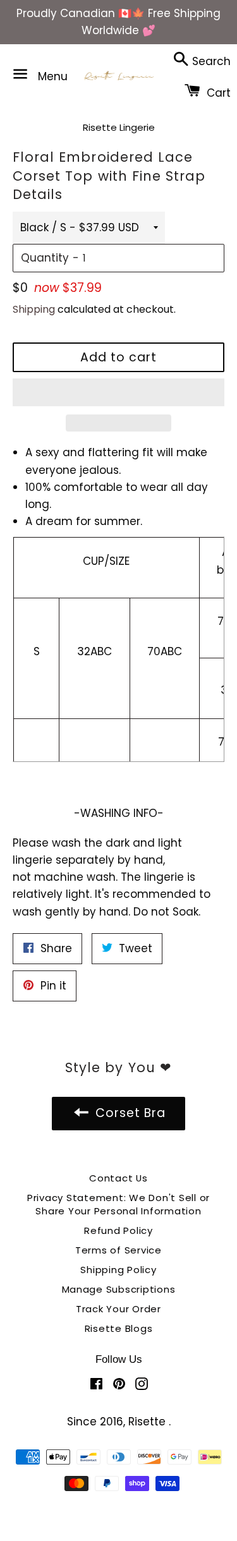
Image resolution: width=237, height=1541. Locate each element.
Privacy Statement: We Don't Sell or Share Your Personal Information (118, 1204)
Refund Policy (118, 1230)
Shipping (34, 309)
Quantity (45, 257)
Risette (148, 1421)
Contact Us (118, 1178)
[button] (118, 392)
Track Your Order (118, 1308)
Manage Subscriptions (119, 1289)
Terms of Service (118, 1250)
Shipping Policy (118, 1269)
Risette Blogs (119, 1328)
